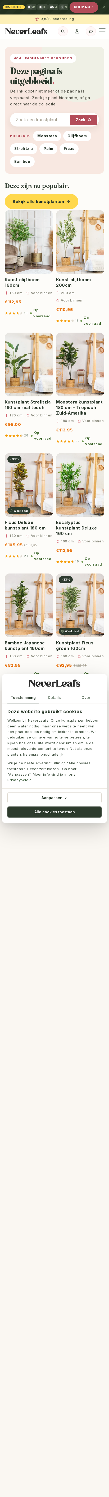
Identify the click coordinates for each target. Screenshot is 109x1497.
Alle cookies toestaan (54, 812)
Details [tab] (54, 697)
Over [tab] (85, 697)
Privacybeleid (19, 780)
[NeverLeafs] (54, 684)
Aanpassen (52, 797)
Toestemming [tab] (23, 697)
